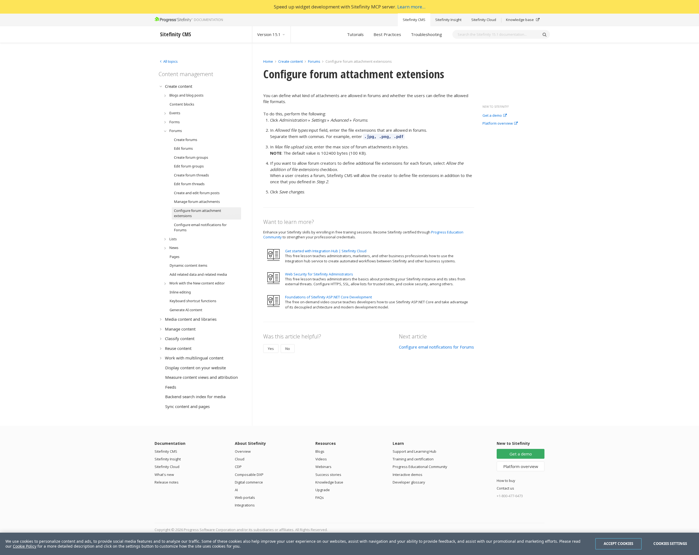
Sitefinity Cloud (483, 19)
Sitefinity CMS (414, 19)
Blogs (319, 451)
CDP (238, 466)
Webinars (323, 466)
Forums (314, 61)
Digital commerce (249, 482)
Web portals (245, 497)
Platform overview (497, 123)
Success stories (328, 474)
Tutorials (355, 34)
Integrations (245, 505)
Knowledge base (520, 19)
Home (268, 61)
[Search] (544, 34)
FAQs (319, 497)
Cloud (239, 459)
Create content (290, 61)
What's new (164, 474)
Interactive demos (407, 474)
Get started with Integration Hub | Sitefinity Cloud (325, 250)
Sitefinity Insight (448, 19)
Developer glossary (409, 482)
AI (236, 489)
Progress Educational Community (420, 466)
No (287, 348)
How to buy (506, 480)
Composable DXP (249, 474)
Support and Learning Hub (414, 451)
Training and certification (413, 459)
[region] (349, 544)
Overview (243, 451)
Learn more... (411, 7)
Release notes (167, 482)
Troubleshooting (426, 34)
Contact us (505, 488)
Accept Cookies (618, 543)
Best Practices (387, 34)
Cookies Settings (670, 543)
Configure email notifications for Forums (436, 347)
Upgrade (322, 489)
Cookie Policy (24, 546)
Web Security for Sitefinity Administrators (319, 274)
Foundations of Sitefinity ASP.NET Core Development (328, 297)
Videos (321, 459)
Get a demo (492, 115)
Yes (271, 348)
